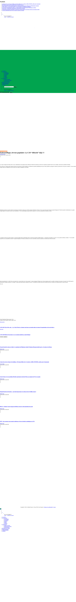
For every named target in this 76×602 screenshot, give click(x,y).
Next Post (1, 329)
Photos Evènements (5, 83)
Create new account (10, 16)
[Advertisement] (38, 100)
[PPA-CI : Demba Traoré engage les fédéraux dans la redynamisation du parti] (6, 404)
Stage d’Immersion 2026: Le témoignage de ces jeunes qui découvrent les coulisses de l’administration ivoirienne (20, 5)
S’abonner (3, 531)
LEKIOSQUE (4, 78)
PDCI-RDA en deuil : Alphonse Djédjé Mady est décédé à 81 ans (12, 4)
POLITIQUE (6, 72)
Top (0, 508)
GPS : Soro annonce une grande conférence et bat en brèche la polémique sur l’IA (17, 421)
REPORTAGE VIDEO (6, 82)
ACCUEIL (4, 517)
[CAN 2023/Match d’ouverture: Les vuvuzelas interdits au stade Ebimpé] (1, 332)
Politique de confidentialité (48, 507)
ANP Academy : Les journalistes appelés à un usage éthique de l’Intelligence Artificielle (16, 6)
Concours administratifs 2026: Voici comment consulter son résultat (13, 10)
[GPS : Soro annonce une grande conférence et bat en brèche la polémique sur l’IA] (6, 419)
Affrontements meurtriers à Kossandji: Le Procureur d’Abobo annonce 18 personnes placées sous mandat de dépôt (20, 9)
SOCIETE (6, 74)
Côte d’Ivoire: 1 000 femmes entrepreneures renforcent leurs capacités (13, 8)
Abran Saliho (2, 363)
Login (5, 16)
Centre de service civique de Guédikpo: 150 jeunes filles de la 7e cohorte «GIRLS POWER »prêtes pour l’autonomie (21, 3)
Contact (54, 507)
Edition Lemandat (7, 79)
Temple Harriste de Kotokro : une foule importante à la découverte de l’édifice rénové (18, 391)
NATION (5, 77)
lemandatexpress (2, 154)
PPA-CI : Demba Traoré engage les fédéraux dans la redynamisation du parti (16, 406)
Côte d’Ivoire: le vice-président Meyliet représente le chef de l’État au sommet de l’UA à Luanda (20, 376)
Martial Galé (2, 378)
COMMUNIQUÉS (5, 530)
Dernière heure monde (7, 80)
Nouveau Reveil (6, 81)
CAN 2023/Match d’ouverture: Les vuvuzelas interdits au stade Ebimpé (15, 334)
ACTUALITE (4, 71)
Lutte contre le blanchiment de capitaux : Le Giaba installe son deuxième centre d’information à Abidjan (19, 7)
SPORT (5, 76)
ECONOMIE (6, 73)
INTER (5, 75)
